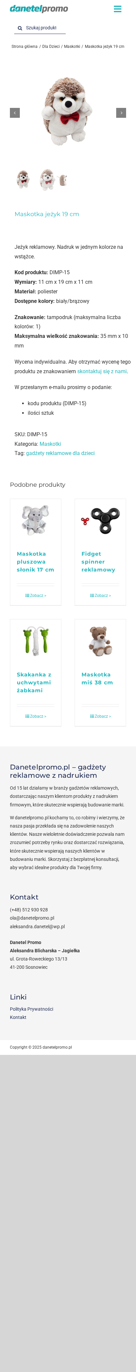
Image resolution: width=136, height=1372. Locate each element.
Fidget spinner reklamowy (99, 562)
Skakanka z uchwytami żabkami (34, 682)
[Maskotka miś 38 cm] (100, 641)
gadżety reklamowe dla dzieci (60, 453)
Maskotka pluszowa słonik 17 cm (35, 562)
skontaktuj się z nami (102, 371)
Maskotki (50, 444)
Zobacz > (38, 595)
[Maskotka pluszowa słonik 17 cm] (35, 521)
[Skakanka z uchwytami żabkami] (35, 641)
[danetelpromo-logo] (39, 7)
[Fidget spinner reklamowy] (100, 521)
